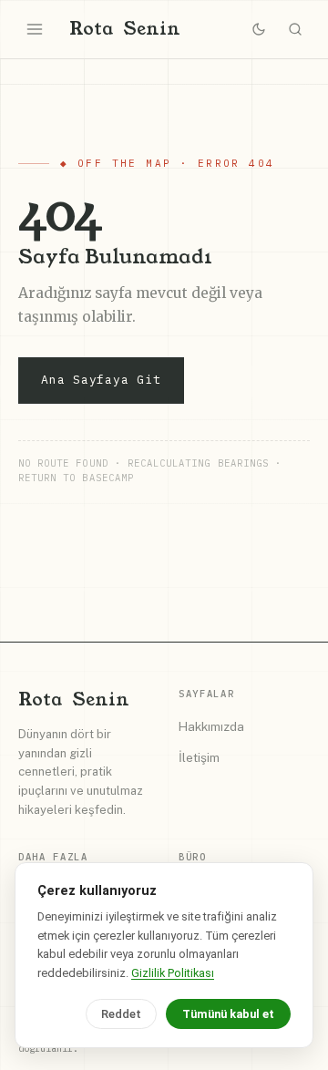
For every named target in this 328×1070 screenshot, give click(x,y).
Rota (124, 28)
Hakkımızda (211, 726)
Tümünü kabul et (228, 1014)
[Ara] (295, 29)
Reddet (121, 1014)
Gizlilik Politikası (172, 973)
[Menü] (34, 29)
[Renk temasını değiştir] (259, 29)
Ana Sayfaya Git (101, 379)
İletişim (199, 757)
